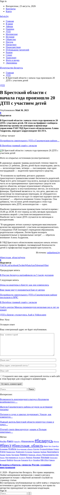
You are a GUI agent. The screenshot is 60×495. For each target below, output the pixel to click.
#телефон (36, 460)
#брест (6, 445)
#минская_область (35, 455)
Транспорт (11, 57)
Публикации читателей (17, 50)
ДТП (8, 31)
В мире (9, 24)
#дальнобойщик (46, 449)
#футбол (44, 460)
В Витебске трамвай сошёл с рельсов (18, 145)
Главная (10, 21)
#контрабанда (53, 452)
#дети (22, 257)
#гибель (12, 449)
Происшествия (13, 47)
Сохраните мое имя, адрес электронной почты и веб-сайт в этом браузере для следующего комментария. (30, 377)
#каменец (36, 452)
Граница (10, 29)
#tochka (3, 441)
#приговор (54, 457)
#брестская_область (10, 257)
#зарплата (20, 452)
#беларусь (44, 440)
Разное (9, 52)
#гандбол (55, 446)
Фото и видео (12, 60)
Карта (9, 11)
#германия (4, 449)
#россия (17, 460)
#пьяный (3, 460)
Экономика (11, 63)
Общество (11, 39)
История (10, 37)
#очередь (22, 457)
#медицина (15, 455)
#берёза (56, 441)
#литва (8, 455)
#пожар (36, 457)
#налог (2, 457)
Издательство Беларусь (11, 68)
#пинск (29, 457)
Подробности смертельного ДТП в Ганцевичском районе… (29, 140)
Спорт (9, 55)
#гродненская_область (25, 449)
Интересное (12, 34)
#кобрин (43, 452)
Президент (11, 44)
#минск (24, 454)
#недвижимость (11, 457)
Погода (9, 42)
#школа (52, 460)
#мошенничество (50, 454)
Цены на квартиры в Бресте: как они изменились (24, 285)
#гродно (36, 449)
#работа (10, 460)
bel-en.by (4, 16)
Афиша (9, 26)
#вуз (50, 446)
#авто (10, 441)
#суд (30, 460)
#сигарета (24, 460)
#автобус (17, 441)
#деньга (56, 449)
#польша (45, 457)
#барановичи (27, 441)
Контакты (11, 9)
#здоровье (28, 452)
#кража (2, 455)
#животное (10, 452)
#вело (46, 446)
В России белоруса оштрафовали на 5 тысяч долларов (27, 275)
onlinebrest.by (53, 252)
